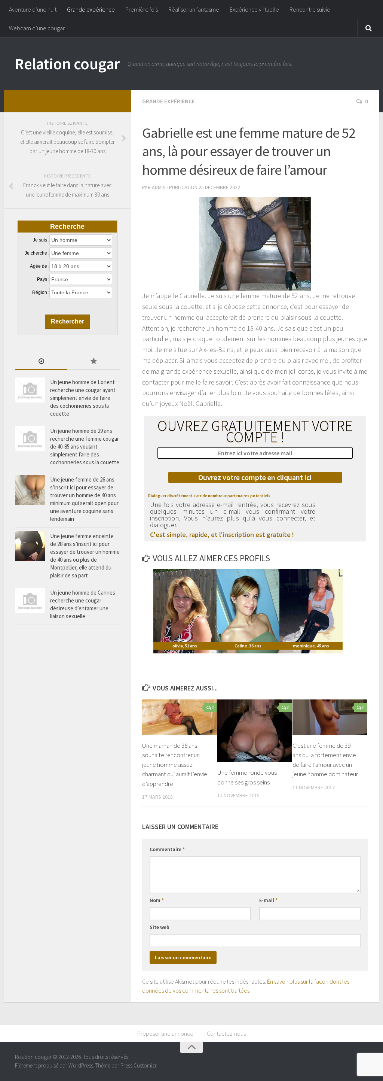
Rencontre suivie (309, 9)
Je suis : (41, 240)
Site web (159, 927)
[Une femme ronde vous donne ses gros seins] (254, 730)
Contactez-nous (226, 1033)
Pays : (43, 279)
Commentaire (167, 849)
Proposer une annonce (165, 1033)
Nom (157, 900)
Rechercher (67, 321)
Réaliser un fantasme (193, 9)
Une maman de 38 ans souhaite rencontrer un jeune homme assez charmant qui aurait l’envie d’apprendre (174, 764)
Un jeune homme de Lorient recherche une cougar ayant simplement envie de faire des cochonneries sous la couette (83, 398)
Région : (40, 292)
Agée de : (39, 266)
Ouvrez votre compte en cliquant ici (255, 477)
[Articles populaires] (93, 362)
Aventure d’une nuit (32, 9)
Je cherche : (37, 253)
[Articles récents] (41, 362)
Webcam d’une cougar (37, 28)
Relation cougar (67, 63)
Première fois (141, 9)
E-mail (268, 900)
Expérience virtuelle (254, 9)
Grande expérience (91, 9)
